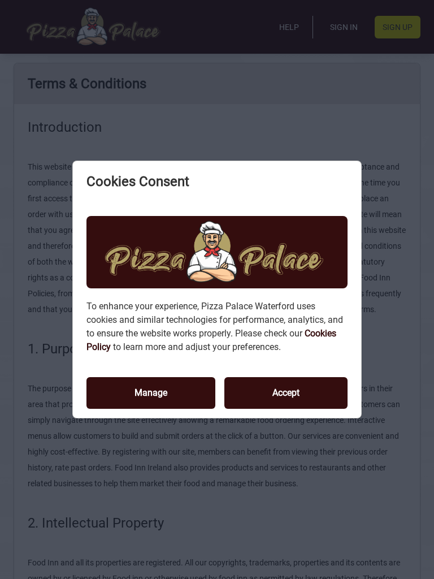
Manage (150, 392)
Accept (286, 392)
